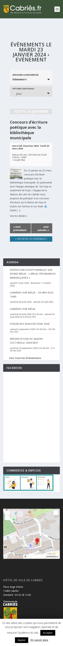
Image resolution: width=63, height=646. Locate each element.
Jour (19, 94)
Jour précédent (20, 228)
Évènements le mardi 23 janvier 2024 (31, 49)
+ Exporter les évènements (31, 238)
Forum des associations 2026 (30, 323)
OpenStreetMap (36, 556)
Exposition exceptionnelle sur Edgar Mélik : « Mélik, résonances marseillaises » (33, 273)
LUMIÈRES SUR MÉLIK (22, 308)
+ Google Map (18, 160)
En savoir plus (39, 640)
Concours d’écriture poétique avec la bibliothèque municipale (28, 130)
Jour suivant (43, 228)
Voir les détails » (18, 215)
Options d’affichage (23, 89)
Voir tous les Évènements (25, 358)
